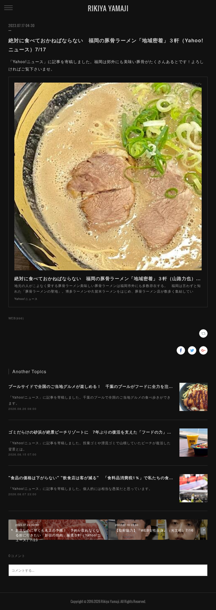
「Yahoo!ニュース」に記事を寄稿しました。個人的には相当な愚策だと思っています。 (80, 488)
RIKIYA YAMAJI (108, 8)
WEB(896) (16, 318)
